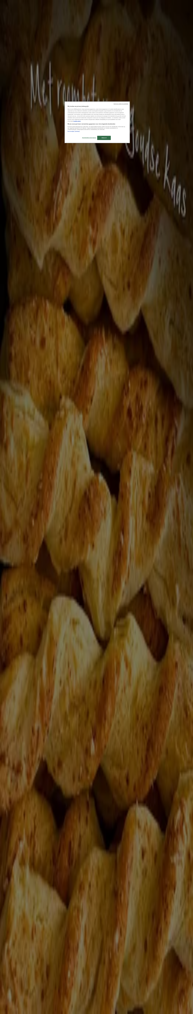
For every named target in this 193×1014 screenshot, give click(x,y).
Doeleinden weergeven (89, 137)
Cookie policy (77, 121)
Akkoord (104, 138)
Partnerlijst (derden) (74, 131)
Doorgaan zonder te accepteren (121, 104)
